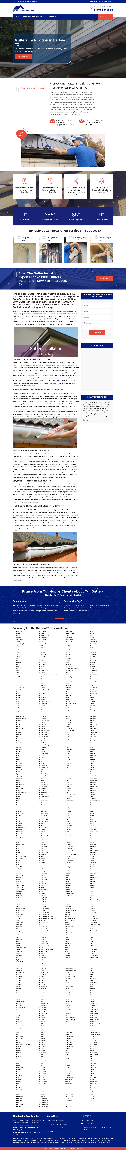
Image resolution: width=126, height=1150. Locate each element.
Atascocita (19, 697)
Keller (42, 1030)
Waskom (92, 989)
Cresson (18, 1015)
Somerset (92, 819)
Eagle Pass (19, 1100)
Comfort (18, 982)
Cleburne (18, 949)
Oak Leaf (67, 914)
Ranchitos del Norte (70, 1092)
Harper (43, 856)
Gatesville (43, 782)
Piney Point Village (70, 1019)
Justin (42, 1019)
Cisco (17, 937)
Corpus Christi (20, 1001)
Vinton (92, 976)
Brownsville (19, 834)
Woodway (93, 1090)
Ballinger (18, 720)
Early (17, 1102)
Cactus (18, 865)
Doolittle (18, 1086)
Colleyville (19, 968)
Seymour (92, 774)
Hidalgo (43, 893)
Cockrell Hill (19, 962)
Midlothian (68, 823)
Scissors (92, 747)
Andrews (18, 675)
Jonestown (44, 1007)
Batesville (19, 734)
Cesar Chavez (20, 910)
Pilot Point (68, 1013)
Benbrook (19, 765)
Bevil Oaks (19, 772)
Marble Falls (68, 763)
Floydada (43, 722)
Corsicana (19, 1005)
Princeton (68, 1071)
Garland (43, 780)
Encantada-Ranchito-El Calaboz (49, 675)
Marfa (67, 765)
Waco (91, 980)
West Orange (93, 1017)
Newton (67, 900)
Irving (42, 978)
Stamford (92, 858)
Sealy (91, 757)
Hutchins (43, 958)
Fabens (43, 687)
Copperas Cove (20, 997)
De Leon (18, 1053)
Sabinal (92, 697)
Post (66, 1050)
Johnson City (44, 1003)
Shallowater (93, 782)
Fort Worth (44, 739)
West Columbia (94, 1009)
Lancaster (68, 658)
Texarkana (93, 910)
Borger (18, 798)
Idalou (42, 962)
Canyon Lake (19, 887)
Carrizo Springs (20, 889)
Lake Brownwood (46, 1106)
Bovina (18, 801)
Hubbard (43, 937)
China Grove (19, 922)
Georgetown (44, 786)
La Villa (43, 1090)
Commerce (19, 984)
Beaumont (19, 745)
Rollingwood (93, 670)
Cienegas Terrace (21, 931)
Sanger (92, 730)
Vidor (91, 974)
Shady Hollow (94, 776)
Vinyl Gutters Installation (56, 1128)
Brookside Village (21, 827)
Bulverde (18, 852)
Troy (91, 939)
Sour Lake (93, 827)
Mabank (67, 747)
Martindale (68, 778)
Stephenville (93, 863)
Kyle (42, 1065)
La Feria (43, 1069)
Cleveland (19, 951)
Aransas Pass (20, 687)
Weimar (92, 999)
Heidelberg (44, 873)
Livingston (68, 710)
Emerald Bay (44, 670)
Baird (17, 714)
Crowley (18, 1028)
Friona (42, 755)
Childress (18, 918)
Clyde (17, 960)
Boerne (18, 790)
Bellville (18, 759)
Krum (42, 1063)
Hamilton (43, 848)
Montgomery (69, 850)
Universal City (93, 949)
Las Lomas (68, 664)
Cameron (18, 871)
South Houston (94, 832)
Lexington (68, 689)
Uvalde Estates (94, 955)
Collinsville (19, 970)
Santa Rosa (93, 737)
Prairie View (68, 1061)
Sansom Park (93, 732)
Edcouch (43, 631)
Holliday (43, 910)
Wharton (92, 1036)
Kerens (43, 1040)
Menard (67, 809)
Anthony (18, 685)
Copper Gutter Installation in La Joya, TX (53, 238)
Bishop (18, 780)
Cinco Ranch (19, 933)
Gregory (43, 829)
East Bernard (19, 1104)
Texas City (93, 912)
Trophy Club (93, 935)
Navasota (68, 883)
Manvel (67, 761)
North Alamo (69, 908)
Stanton (92, 860)
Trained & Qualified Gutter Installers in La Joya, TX (94, 122)
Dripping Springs (20, 1090)
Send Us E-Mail (89, 1124)
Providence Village (70, 1077)
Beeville (18, 751)
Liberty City (68, 693)
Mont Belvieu (69, 846)
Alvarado (18, 662)
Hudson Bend (44, 941)
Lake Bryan (68, 631)
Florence (43, 716)
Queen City (68, 1084)
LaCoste (43, 1094)
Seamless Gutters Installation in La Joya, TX (105, 238)
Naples (67, 875)
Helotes (43, 875)
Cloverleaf (19, 955)
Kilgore (43, 1046)
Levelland (68, 685)
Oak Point (68, 916)
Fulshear (43, 761)
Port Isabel (68, 1040)
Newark (67, 898)
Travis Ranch (93, 931)
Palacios (67, 953)
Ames (17, 670)
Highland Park (45, 898)
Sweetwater (93, 887)
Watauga (92, 991)
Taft (91, 889)
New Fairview (69, 896)
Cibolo (18, 929)
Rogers (92, 668)
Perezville (68, 1005)
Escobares (44, 679)
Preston (67, 1067)
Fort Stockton (45, 737)
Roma (91, 672)
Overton (67, 947)
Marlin (67, 772)
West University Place (96, 1024)
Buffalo (18, 848)
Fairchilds (43, 691)
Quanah (67, 1081)
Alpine (18, 656)
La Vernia (43, 1088)
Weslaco (92, 1005)
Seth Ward (93, 770)
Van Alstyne (93, 962)
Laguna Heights (45, 1100)
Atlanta (18, 701)
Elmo (42, 666)
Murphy (67, 871)
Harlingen (43, 854)
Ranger (67, 1098)
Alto (17, 658)
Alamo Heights (20, 644)
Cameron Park (20, 873)
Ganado (43, 772)
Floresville (43, 718)
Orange (67, 941)
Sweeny (92, 885)
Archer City (19, 689)
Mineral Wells (69, 836)
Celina (18, 904)
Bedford (18, 747)
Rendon (92, 633)
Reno (91, 635)
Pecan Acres (68, 993)
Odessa (67, 924)
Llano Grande (69, 714)
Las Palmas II (69, 666)
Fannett (43, 699)
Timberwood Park (95, 924)
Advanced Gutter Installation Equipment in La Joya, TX (66, 123)
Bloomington (20, 784)
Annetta (18, 681)
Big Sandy (19, 776)
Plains (67, 1024)
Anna (17, 679)
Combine (18, 980)
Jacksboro (43, 989)
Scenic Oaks (93, 741)
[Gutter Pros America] (23, 9)
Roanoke (92, 656)
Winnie (92, 1071)
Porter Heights (69, 1046)
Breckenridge (20, 813)
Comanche (19, 976)
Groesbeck (44, 832)
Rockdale (92, 662)
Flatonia (43, 714)
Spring (91, 848)
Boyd (17, 805)
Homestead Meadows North (49, 916)
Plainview (68, 1026)
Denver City (19, 1067)
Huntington (44, 951)
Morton (67, 856)
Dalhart (18, 1040)
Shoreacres (93, 798)
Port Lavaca (68, 1042)
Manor (67, 757)
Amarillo (18, 668)
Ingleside (43, 968)
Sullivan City (93, 875)
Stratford (92, 871)
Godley (43, 798)
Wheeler (92, 1038)
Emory (42, 672)
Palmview (68, 964)
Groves (43, 834)
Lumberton (68, 741)
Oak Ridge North (70, 918)
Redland (67, 1104)
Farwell (43, 706)
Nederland (68, 885)
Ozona (67, 951)
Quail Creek (68, 1079)
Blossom (18, 786)
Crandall (18, 1011)
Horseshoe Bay (45, 931)
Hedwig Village (45, 871)
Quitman (67, 1088)
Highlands (43, 902)
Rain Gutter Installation (55, 1121)
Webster (92, 997)
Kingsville (43, 1053)
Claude (18, 945)
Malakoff (67, 753)
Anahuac (18, 672)
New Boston (68, 891)
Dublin (18, 1092)
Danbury (18, 1046)
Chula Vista (19, 927)
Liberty (67, 691)
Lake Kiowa (68, 642)
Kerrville (43, 1044)
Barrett (18, 724)
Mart (66, 776)
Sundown (92, 879)
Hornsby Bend (45, 929)
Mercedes (68, 811)
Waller (91, 984)
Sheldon (92, 788)
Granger (43, 817)
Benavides (19, 763)
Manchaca (68, 755)
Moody (67, 852)
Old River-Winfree (70, 927)
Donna (18, 1084)
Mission (67, 838)
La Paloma (44, 1081)
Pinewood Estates (70, 1017)
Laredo (67, 662)
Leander (67, 679)
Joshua (43, 1011)
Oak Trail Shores (70, 920)
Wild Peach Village (95, 1055)
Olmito (67, 931)
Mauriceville (68, 784)
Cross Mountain (20, 1024)
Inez (42, 966)
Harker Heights (45, 852)
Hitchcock (43, 906)
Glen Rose (44, 794)
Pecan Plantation (70, 997)
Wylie (91, 1094)
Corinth (18, 999)
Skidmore (92, 809)
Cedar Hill (19, 900)
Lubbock (67, 732)
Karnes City (44, 1022)
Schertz (92, 743)
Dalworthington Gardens (23, 1044)
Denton (18, 1065)
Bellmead (19, 755)
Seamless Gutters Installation (57, 1124)
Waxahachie (93, 993)
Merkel (67, 815)
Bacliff (18, 712)
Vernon (92, 970)
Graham (43, 807)
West (91, 1007)
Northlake (68, 912)
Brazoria (18, 811)
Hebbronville (44, 869)
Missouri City (69, 842)
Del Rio (18, 1061)
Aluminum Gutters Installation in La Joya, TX (28, 238)
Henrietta (43, 883)
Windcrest (92, 1069)
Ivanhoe (43, 984)
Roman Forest (94, 675)
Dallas (18, 1042)
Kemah (43, 1032)
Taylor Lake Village (95, 900)
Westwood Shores (95, 1032)
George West (44, 784)
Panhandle (68, 974)
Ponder (67, 1034)
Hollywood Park (45, 914)
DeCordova (19, 1057)
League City (68, 677)
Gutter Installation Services (32, 17)
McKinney (68, 792)
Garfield (43, 778)
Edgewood (44, 637)
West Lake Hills (94, 1011)
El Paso (43, 652)
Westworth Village (95, 1034)
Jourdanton (44, 1013)
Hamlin (43, 850)
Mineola (67, 834)
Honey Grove (44, 922)
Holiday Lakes (45, 908)
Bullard (18, 850)
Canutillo (18, 881)
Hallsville (43, 844)
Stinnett (92, 865)
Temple (92, 904)
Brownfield (19, 829)
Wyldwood (93, 1092)
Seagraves (93, 755)
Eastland (18, 1106)
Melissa (67, 805)
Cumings (18, 1034)
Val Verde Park (94, 958)
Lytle (66, 745)
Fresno (43, 751)
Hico (42, 891)
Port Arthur (68, 1038)
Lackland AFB (44, 1092)
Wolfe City (93, 1077)
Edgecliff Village (45, 635)
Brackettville (19, 807)
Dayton (18, 1048)
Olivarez (67, 929)
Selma (91, 763)
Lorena (67, 726)
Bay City (18, 737)
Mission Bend (69, 840)
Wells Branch (93, 1003)
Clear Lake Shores (21, 947)
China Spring (19, 924)
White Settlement (95, 1042)
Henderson (44, 881)
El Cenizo (43, 648)
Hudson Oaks (44, 943)
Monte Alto (68, 848)
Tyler (91, 945)
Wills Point (93, 1063)
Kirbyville (43, 1057)
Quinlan (67, 1086)
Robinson (92, 658)
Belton (18, 761)
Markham (68, 770)
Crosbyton (19, 1022)
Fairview (43, 695)
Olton (66, 937)
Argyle (18, 693)
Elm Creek (43, 662)
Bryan (18, 842)
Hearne (43, 865)
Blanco (18, 782)
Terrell (92, 906)
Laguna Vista (44, 1104)
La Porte (43, 1084)
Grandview (44, 815)
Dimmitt (18, 1079)
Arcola (18, 691)
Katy (42, 1024)
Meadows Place (69, 801)
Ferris (42, 710)
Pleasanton (68, 1032)
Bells (17, 757)
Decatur (18, 1055)
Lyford (67, 743)
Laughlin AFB (69, 670)
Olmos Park (68, 933)
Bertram (18, 768)
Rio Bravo (92, 648)
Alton (17, 660)
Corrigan (18, 1003)
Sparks (92, 842)
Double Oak (19, 1088)
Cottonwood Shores (22, 1007)
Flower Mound (45, 720)
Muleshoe (68, 865)
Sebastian (92, 759)
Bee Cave (19, 749)
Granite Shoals (45, 819)
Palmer (67, 960)
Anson (18, 683)
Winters (92, 1075)
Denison (18, 1063)
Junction (43, 1017)
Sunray (92, 883)
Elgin (42, 658)
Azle (17, 710)
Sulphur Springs (94, 877)
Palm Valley (68, 958)
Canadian (18, 877)
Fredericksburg (45, 745)
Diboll (17, 1073)
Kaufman (43, 1026)
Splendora (93, 846)
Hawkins (43, 863)
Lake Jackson (69, 639)
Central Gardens (20, 908)
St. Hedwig (93, 854)
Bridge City (19, 821)
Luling (67, 739)
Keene (42, 1028)
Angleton (18, 677)
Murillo (67, 869)
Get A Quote (105, 17)
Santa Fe (92, 734)
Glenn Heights (45, 796)
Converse (19, 989)
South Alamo (93, 829)
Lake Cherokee (69, 633)
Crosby (18, 1019)
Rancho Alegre (69, 1094)
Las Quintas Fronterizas (72, 668)
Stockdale (92, 867)
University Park (94, 951)
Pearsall (67, 991)
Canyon (18, 883)
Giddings (43, 788)
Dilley (17, 1077)
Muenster (68, 863)
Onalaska (68, 939)
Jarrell (42, 993)
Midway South (69, 827)
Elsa (42, 668)
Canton (18, 879)
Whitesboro (93, 1046)
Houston (43, 933)
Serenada (92, 768)
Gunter (43, 838)
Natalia (67, 881)
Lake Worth (68, 646)
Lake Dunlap (68, 637)
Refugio (92, 631)
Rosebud (92, 679)
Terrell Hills (93, 908)
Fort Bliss (43, 728)
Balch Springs (20, 716)
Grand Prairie (44, 811)
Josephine (43, 1009)
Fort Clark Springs (46, 730)
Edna (42, 642)
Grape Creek (44, 821)
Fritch (42, 759)
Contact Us (51, 17)
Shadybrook (93, 780)
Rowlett (92, 689)
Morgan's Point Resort (71, 854)
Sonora (92, 823)
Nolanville (68, 906)
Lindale (67, 697)
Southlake (92, 838)
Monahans (68, 844)
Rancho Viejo (69, 1096)
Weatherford (93, 995)
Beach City (19, 743)
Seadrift (92, 751)
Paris (66, 980)
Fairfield (43, 693)
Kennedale (44, 1038)
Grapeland (44, 823)
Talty (91, 893)
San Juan (92, 720)
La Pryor (43, 1086)
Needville (67, 887)
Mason (67, 780)
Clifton (18, 953)
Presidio (67, 1065)
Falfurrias (43, 697)
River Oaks (93, 654)
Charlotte (18, 916)
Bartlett (18, 726)
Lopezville (68, 724)
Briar (17, 817)
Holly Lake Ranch (45, 912)
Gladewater (44, 792)
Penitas (67, 1003)
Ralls (66, 1090)
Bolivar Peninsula (21, 792)
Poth (66, 1055)
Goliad (42, 803)
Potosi (67, 1057)
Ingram (43, 970)
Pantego (67, 978)
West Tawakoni (94, 1022)
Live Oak (67, 708)
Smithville (92, 813)
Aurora (18, 706)
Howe (42, 935)
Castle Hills (19, 896)
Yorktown (92, 1098)
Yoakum (92, 1096)
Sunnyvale (93, 881)
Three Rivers (93, 922)
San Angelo (93, 706)
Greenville (43, 827)
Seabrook (92, 749)
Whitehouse (93, 1044)
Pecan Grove (69, 995)
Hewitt (42, 887)
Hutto (42, 960)
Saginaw (92, 701)
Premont (67, 1063)
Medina (67, 803)
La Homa (43, 1075)
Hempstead (44, 879)
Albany (18, 646)
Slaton (92, 811)
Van (91, 960)
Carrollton (19, 891)
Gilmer (42, 790)
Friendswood (44, 753)
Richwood (92, 646)
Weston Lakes (94, 1028)
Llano (66, 712)
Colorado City (20, 972)
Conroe (18, 986)
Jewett (42, 1001)
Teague (92, 902)
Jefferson (43, 997)
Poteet (67, 1053)
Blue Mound (19, 788)
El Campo (43, 646)
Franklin (43, 743)
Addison (18, 637)
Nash (66, 877)
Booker (18, 796)
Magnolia (68, 751)
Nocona (67, 904)
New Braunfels (69, 893)
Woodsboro (93, 1086)
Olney (67, 935)
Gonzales (43, 805)
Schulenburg (93, 745)
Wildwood (92, 1057)
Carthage (18, 893)
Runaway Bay (94, 693)
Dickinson (19, 1075)
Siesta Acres (93, 803)
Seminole (92, 765)
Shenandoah (93, 790)
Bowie (18, 803)
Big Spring (19, 778)
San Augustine (94, 710)
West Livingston (94, 1013)
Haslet (42, 860)
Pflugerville (68, 1009)
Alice (17, 652)
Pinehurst (68, 1015)
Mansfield (68, 759)
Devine (18, 1071)
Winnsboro (93, 1073)
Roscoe (92, 677)
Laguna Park (44, 1102)
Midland (67, 821)
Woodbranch (93, 1081)
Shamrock (93, 784)
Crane (18, 1013)
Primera (67, 1069)
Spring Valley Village (95, 850)
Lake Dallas (68, 635)
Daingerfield (19, 1038)
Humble (43, 947)
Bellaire (18, 753)
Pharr (66, 1011)
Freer (42, 749)
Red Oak (67, 1102)
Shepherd (92, 792)
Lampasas (68, 656)
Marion (67, 768)
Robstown (93, 660)
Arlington (18, 695)
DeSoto (18, 1069)
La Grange (44, 1071)
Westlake (92, 1026)
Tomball (92, 927)
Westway (92, 1030)
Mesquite (68, 817)
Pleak (66, 1030)
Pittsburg (67, 1022)
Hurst (42, 955)
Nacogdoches (69, 873)
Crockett (18, 1017)
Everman (43, 685)
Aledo (17, 650)
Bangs (18, 722)
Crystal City (19, 1030)
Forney (43, 726)
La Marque (44, 1079)
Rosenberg (93, 681)
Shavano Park (94, 786)
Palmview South (69, 966)
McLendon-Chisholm (71, 794)
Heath (42, 867)
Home (17, 17)
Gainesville (44, 765)
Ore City (67, 945)
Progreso (68, 1073)
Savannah (92, 739)
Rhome (92, 637)
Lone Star (68, 720)
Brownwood (19, 836)
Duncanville (19, 1096)
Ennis (42, 677)
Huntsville (43, 953)
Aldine (18, 648)
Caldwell (18, 869)
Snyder (92, 815)
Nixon (67, 902)
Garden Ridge (44, 774)
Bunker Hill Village (21, 856)
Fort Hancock (44, 732)
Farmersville (44, 703)
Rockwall (92, 666)
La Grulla (43, 1073)
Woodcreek (93, 1084)
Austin (18, 708)
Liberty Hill (68, 695)
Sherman (92, 794)
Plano (67, 1028)
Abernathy (19, 631)
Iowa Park (43, 974)
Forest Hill (43, 724)
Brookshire (19, 825)
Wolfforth (92, 1079)
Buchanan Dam (20, 844)
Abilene (18, 633)
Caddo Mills (19, 867)
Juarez (42, 1015)
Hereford (43, 885)
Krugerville (44, 1061)
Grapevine (43, 825)
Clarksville (19, 943)
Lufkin (67, 737)
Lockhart (67, 716)
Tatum (92, 896)
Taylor (92, 898)
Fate (42, 708)
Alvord (18, 666)
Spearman (93, 844)
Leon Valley (68, 681)
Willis (91, 1059)
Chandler (18, 912)
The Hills (92, 916)
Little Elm (68, 701)
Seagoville (93, 753)
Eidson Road (44, 644)
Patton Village (69, 986)
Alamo (18, 642)
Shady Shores (94, 778)
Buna (17, 854)
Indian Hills (44, 964)
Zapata (92, 1100)
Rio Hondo (93, 652)
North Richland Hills (70, 910)
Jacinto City (44, 986)
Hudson (43, 939)
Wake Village (93, 982)
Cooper (18, 991)
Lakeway (67, 652)
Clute (17, 958)
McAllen (67, 786)
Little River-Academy (71, 703)
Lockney (67, 718)
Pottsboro (68, 1059)
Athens (18, 699)
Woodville (92, 1088)
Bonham (18, 794)
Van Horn (92, 964)
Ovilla (66, 949)
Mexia (67, 819)
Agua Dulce (19, 639)
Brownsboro (19, 832)
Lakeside (67, 650)
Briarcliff (18, 819)
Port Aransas (69, 1036)
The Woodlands (94, 918)
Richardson (93, 639)
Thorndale (93, 920)
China (17, 920)
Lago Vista (44, 1098)
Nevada (67, 889)
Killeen (42, 1048)
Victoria (92, 972)
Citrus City (19, 939)
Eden (42, 633)
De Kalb (18, 1050)
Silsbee (92, 805)
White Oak (93, 1040)
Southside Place (94, 840)
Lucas (67, 734)
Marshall (67, 774)
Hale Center (44, 840)
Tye (91, 943)
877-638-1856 (103, 10)
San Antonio (93, 708)
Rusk (91, 695)
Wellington (93, 1001)
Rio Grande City (94, 650)
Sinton (92, 807)
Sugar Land (93, 873)
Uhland (92, 947)
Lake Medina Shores (71, 644)
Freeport (43, 747)
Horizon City (44, 927)
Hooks (42, 924)
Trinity (91, 933)
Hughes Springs (45, 945)
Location (50, 1131)
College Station (20, 966)
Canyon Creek (20, 885)
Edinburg (43, 639)
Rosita (92, 683)
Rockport (92, 664)
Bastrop (18, 732)
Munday (67, 867)
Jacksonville (44, 991)
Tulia (91, 941)
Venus (91, 968)
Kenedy (43, 1036)
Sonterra (92, 825)
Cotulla (18, 1009)
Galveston (43, 770)
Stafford (92, 856)
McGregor (68, 790)
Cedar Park (19, 902)
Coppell (18, 993)
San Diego (93, 716)
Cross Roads (19, 1026)
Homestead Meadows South (49, 918)
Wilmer (92, 1065)
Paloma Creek (69, 968)
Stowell (92, 869)
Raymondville (69, 1100)
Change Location (107, 1)
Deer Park (19, 1059)
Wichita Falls (93, 1053)
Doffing (18, 1081)
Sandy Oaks (93, 728)
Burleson (18, 860)
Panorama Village (70, 976)
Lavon (67, 675)
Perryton (67, 1007)
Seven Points (93, 772)
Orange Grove (69, 943)
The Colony (93, 914)
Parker (67, 982)
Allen (17, 654)
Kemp (42, 1034)
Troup (91, 937)
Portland (67, 1048)
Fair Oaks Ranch (45, 689)
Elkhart (43, 660)
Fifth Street (44, 712)
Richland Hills (93, 642)
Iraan (42, 976)
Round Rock (93, 687)
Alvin (17, 664)
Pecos (67, 999)
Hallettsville (44, 842)
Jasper (42, 995)
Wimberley (93, 1067)
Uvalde (92, 953)
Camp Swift (19, 875)
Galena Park (44, 768)
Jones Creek (44, 1005)
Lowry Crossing (69, 730)
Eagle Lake (19, 1098)
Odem (67, 922)
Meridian (67, 813)
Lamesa (67, 654)
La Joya (43, 1077)
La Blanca (43, 1067)
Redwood (68, 1106)
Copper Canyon (20, 995)
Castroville (19, 898)
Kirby (42, 1055)
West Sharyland (94, 1019)
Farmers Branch (45, 701)
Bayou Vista (19, 739)
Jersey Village (44, 999)
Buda (17, 846)
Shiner (91, 796)
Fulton (42, 763)
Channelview (19, 914)
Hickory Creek (45, 889)
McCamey (68, 788)
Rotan (91, 685)
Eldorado (43, 654)
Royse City (93, 691)
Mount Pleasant (69, 858)
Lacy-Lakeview (45, 1096)
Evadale (43, 683)
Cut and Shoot (20, 1036)
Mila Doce (68, 829)
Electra (43, 656)
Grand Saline (44, 813)
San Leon (92, 722)
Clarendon (19, 941)
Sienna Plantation (95, 801)
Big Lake (18, 774)
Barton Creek (20, 728)
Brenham (18, 815)
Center (18, 906)
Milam (67, 832)
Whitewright (93, 1048)
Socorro (92, 817)
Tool (91, 929)
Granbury (43, 809)
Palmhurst (68, 962)
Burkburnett (19, 858)
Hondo (43, 920)
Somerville (93, 821)
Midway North (69, 825)
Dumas (18, 1094)
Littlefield (67, 706)
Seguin (92, 761)
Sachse (92, 699)
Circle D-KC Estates (21, 935)
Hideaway (43, 896)
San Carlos (93, 714)
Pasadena (68, 984)
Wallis (91, 986)
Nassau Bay (68, 879)
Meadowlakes (69, 798)
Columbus (19, 974)
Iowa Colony (44, 972)
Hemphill (43, 877)
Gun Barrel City (45, 836)
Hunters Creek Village (47, 949)
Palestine (67, 955)
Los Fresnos (68, 728)
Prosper (67, 1075)
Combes (18, 978)
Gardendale (44, 776)
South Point (93, 836)
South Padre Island (95, 834)
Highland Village (45, 900)
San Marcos (93, 724)
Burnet (18, 863)
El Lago (43, 650)
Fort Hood (44, 734)
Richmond (93, 644)
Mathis (67, 782)
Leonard (67, 683)
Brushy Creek (20, 840)
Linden (67, 699)
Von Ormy (93, 978)
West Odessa (93, 1015)
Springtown (93, 852)
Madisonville (68, 749)
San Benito (93, 712)
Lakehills (67, 648)
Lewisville (68, 687)
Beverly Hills (19, 770)
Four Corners (44, 741)
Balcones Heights (21, 718)
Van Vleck (92, 966)
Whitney (92, 1050)
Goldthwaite (44, 801)
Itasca (42, 982)
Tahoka (92, 891)
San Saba (92, 726)
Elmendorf (44, 664)
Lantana (67, 660)
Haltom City (44, 846)
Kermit (43, 1042)
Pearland (67, 989)
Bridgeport (19, 823)
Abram (18, 635)
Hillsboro (43, 904)
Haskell (43, 858)
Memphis (68, 807)
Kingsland (43, 1050)
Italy (42, 980)
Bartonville (19, 730)
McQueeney (68, 796)
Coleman (18, 964)
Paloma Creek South (71, 970)
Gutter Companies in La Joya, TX (79, 238)
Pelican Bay (68, 1001)
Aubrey (18, 703)
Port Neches (68, 1044)
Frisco (42, 757)
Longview (68, 722)
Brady (18, 809)
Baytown (18, 741)
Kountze (43, 1059)
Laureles (67, 672)
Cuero (18, 1032)
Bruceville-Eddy (20, 838)
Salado (92, 703)
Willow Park (93, 1061)
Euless (42, 681)
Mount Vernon (69, 860)
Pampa (67, 972)
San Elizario (93, 718)
